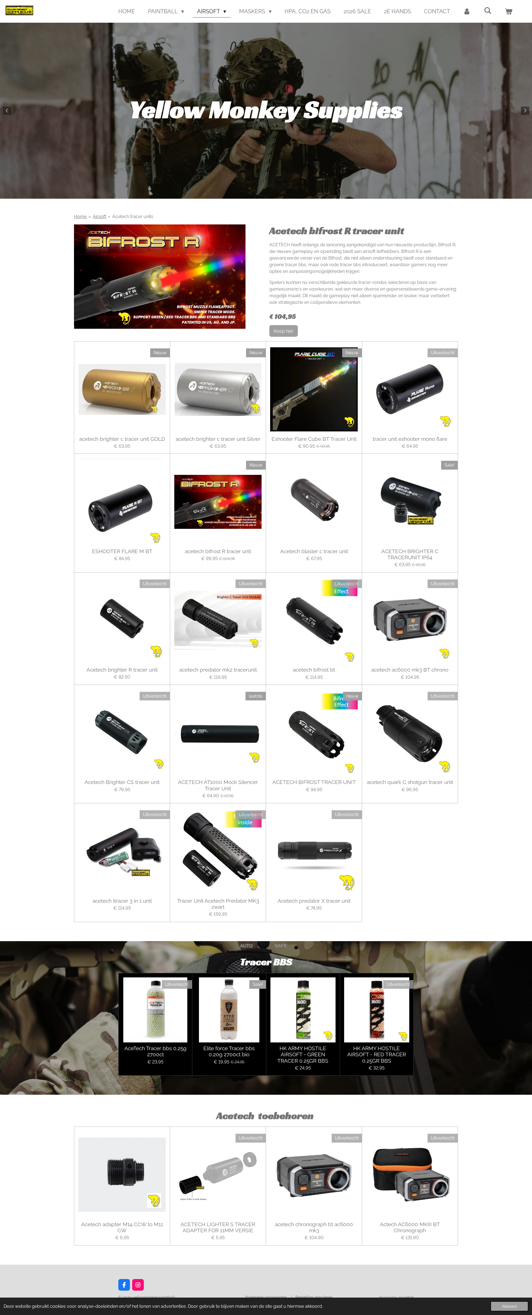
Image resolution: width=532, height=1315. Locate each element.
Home (80, 216)
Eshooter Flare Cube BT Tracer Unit (314, 439)
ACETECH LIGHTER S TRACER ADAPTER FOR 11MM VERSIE (218, 1227)
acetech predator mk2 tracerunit (218, 670)
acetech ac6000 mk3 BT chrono (409, 670)
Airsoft (99, 216)
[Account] (467, 11)
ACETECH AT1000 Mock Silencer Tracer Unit (218, 785)
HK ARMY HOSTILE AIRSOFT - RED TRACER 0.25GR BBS (376, 1054)
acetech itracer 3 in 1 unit (122, 901)
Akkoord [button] (509, 1306)
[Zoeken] (487, 10)
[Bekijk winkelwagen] (508, 11)
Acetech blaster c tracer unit (314, 551)
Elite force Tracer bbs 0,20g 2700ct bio (229, 1051)
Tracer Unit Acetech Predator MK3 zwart (218, 904)
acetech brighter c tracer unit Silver (218, 439)
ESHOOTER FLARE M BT (122, 551)
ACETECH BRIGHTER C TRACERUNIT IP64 (409, 554)
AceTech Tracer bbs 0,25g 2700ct (155, 1051)
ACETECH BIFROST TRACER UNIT (314, 782)
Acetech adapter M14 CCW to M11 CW (122, 1227)
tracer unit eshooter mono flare (410, 439)
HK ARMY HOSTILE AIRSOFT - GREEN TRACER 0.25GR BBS (302, 1054)
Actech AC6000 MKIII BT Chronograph (410, 1227)
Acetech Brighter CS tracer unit (122, 782)
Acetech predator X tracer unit (314, 901)
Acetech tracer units (132, 216)
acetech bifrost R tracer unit (218, 551)
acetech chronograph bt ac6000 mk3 (314, 1227)
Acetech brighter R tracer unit (122, 670)
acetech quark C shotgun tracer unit (410, 782)
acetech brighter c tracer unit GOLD (122, 439)
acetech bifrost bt (314, 670)
